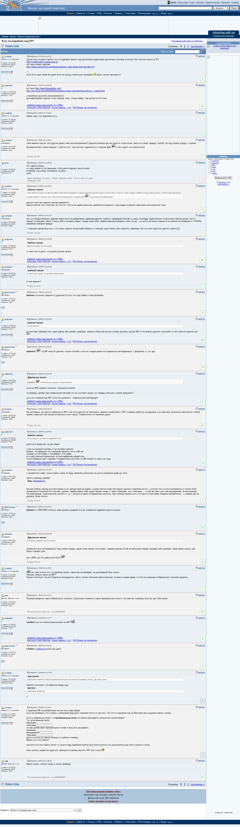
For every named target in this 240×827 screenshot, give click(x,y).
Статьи (91, 13)
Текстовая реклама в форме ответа (103, 791)
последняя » (197, 46)
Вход (167, 13)
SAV (214, 171)
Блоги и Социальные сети (28, 36)
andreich (8, 85)
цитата (201, 56)
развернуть (39, 481)
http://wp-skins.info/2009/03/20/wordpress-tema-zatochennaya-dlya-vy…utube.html (65, 91)
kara (6, 163)
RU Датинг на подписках (85, 107)
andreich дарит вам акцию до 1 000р (45, 105)
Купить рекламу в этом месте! (103, 801)
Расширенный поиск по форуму (187, 41)
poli (213, 169)
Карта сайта (183, 2)
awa (6, 595)
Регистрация (148, 13)
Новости (81, 13)
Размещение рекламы (223, 36)
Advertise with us (224, 32)
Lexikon (8, 56)
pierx (214, 167)
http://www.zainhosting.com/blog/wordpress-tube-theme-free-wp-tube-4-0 (60, 67)
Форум (70, 13)
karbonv (8, 140)
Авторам (200, 2)
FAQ (99, 13)
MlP (213, 165)
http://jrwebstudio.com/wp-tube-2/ (42, 62)
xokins (214, 173)
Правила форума (212, 2)
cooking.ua (41, 649)
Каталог (108, 13)
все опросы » (223, 184)
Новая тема (12, 45)
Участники (130, 13)
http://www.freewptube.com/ (48, 88)
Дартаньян (9, 292)
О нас (192, 2)
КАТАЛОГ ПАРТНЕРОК (38, 107)
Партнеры (226, 2)
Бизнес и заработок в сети (14, 5)
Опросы (119, 13)
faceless (215, 163)
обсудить (222, 182)
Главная (4, 36)
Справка (235, 2)
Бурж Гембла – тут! (61, 107)
